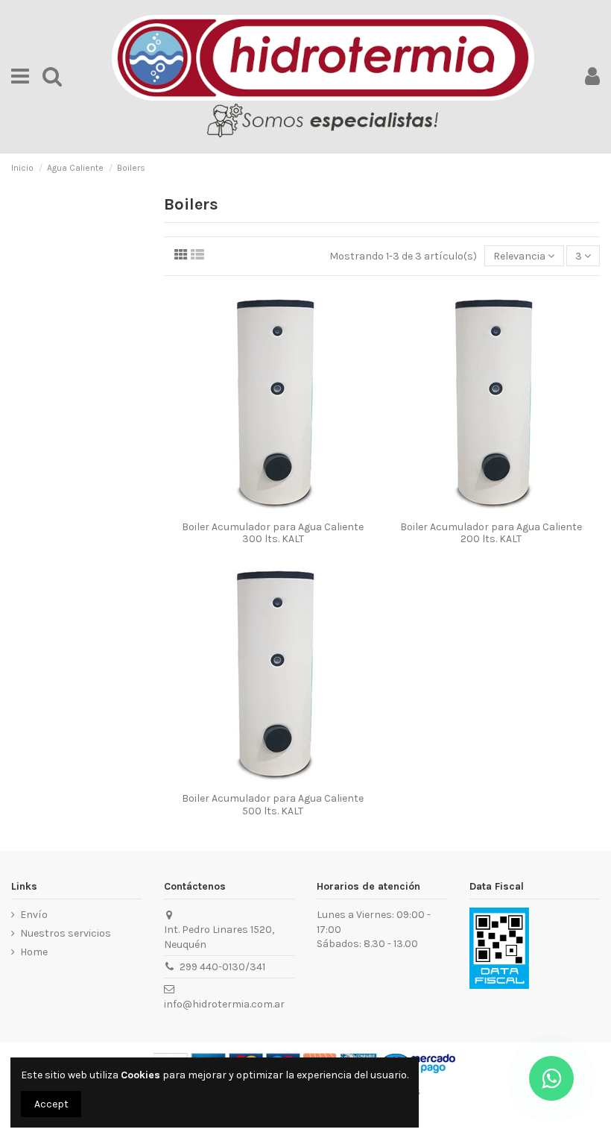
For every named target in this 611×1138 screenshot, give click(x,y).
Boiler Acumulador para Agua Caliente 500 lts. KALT (273, 804)
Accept (51, 1104)
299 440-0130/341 (222, 967)
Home (34, 952)
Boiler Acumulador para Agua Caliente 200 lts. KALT (491, 533)
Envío (34, 914)
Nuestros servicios (65, 933)
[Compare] (262, 508)
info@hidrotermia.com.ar (224, 1004)
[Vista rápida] (283, 508)
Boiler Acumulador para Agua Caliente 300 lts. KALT (273, 533)
